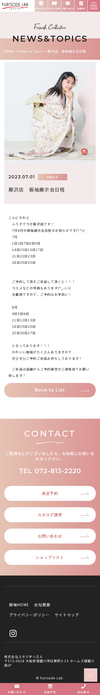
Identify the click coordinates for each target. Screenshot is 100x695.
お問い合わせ (50, 536)
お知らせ (53, 177)
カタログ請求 (50, 514)
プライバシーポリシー (29, 614)
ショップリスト (50, 557)
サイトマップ (67, 614)
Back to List (50, 390)
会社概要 (42, 604)
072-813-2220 (58, 471)
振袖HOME (19, 604)
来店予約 (50, 493)
